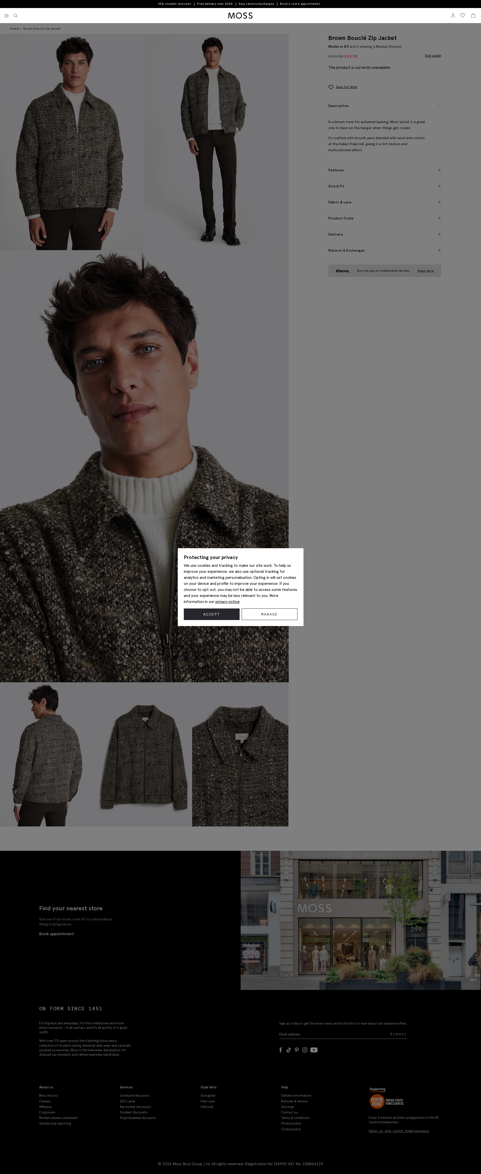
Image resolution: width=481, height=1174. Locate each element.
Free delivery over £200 (215, 4)
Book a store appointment (300, 4)
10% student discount (174, 4)
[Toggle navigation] (6, 15)
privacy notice (227, 601)
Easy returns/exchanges (256, 4)
